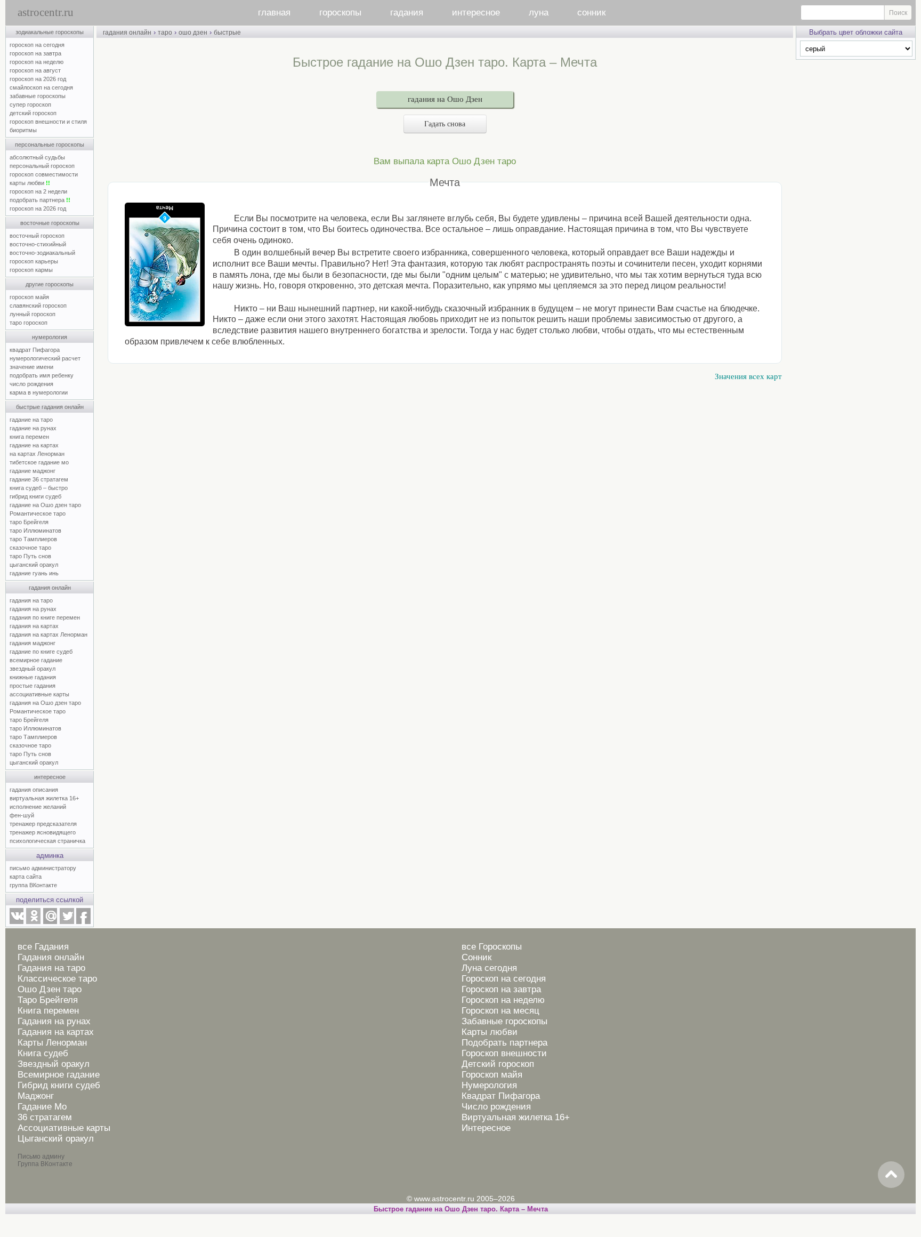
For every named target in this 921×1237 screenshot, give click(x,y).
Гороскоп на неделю (503, 1000)
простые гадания (32, 685)
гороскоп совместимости (44, 174)
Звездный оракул (54, 1064)
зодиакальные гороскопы (49, 32)
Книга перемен (48, 1011)
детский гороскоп (33, 113)
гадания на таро (31, 600)
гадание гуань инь (34, 573)
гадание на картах (34, 445)
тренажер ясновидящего (43, 832)
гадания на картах (34, 626)
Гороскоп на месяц (500, 1011)
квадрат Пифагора (35, 350)
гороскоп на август (35, 70)
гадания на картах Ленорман (50, 634)
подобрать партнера (40, 200)
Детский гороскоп (498, 1064)
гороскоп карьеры (34, 261)
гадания (406, 12)
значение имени (31, 367)
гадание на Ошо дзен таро (45, 505)
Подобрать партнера (504, 1043)
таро (165, 32)
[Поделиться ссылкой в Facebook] (83, 922)
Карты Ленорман (52, 1043)
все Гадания (43, 947)
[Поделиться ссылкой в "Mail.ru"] (50, 922)
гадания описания (34, 789)
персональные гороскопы (49, 144)
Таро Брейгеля (48, 1000)
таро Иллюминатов (35, 530)
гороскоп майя (29, 297)
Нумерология (489, 1085)
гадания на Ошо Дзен (445, 99)
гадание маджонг (32, 471)
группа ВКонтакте (33, 885)
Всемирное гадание (59, 1075)
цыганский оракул (34, 564)
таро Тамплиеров (33, 539)
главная (274, 12)
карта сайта (26, 876)
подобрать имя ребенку (42, 375)
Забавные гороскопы (504, 1021)
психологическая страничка (47, 841)
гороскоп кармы (31, 270)
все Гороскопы (492, 947)
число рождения (31, 384)
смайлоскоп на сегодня (41, 87)
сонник (591, 12)
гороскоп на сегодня (37, 45)
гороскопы (340, 12)
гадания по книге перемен (45, 617)
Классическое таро (57, 979)
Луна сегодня (489, 968)
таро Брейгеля (29, 522)
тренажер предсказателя (43, 824)
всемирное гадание (36, 660)
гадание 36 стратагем (39, 479)
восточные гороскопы (49, 223)
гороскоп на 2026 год (38, 79)
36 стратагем (45, 1117)
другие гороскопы (50, 284)
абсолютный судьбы (37, 157)
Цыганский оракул (56, 1139)
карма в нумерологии (39, 392)
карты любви (30, 183)
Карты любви (490, 1032)
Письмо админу (41, 1156)
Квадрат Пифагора (501, 1096)
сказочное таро (30, 547)
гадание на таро (31, 419)
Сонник (476, 957)
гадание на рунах (33, 428)
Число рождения (496, 1107)
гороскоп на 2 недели (38, 191)
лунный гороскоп (32, 314)
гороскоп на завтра (35, 53)
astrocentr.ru (46, 12)
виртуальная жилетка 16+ (44, 798)
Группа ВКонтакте (45, 1164)
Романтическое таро (38, 513)
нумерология (49, 337)
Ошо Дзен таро (50, 989)
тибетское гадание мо (39, 462)
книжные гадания (33, 677)
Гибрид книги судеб (59, 1085)
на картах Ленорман (37, 454)
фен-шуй (22, 815)
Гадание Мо (42, 1107)
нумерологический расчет (45, 358)
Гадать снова (444, 124)
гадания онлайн (50, 587)
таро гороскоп (28, 322)
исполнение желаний (38, 807)
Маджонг (36, 1096)
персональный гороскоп (42, 166)
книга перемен (29, 436)
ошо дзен (193, 32)
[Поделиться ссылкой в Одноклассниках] (33, 922)
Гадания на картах (56, 1032)
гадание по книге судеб (41, 651)
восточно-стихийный (38, 244)
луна (538, 12)
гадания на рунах (33, 609)
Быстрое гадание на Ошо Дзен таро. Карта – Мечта (461, 1209)
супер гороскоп (30, 104)
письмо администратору (43, 868)
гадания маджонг (32, 643)
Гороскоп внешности (504, 1053)
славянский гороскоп (38, 305)
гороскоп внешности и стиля (48, 121)
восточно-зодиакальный (42, 253)
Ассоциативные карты (64, 1128)
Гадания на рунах (54, 1021)
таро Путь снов (30, 556)
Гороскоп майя (492, 1075)
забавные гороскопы (38, 96)
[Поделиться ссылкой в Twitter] (67, 922)
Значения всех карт (748, 376)
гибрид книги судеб (35, 496)
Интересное (486, 1128)
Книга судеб (43, 1053)
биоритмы (23, 130)
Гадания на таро (51, 968)
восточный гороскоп (37, 235)
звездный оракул (32, 668)
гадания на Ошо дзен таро (45, 703)
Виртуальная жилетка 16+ (516, 1117)
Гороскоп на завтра (501, 989)
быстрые (227, 32)
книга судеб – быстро (39, 488)
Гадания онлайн (51, 957)
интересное (476, 12)
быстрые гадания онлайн (50, 407)
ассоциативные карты (39, 694)
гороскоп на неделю (36, 62)
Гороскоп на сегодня (504, 979)
